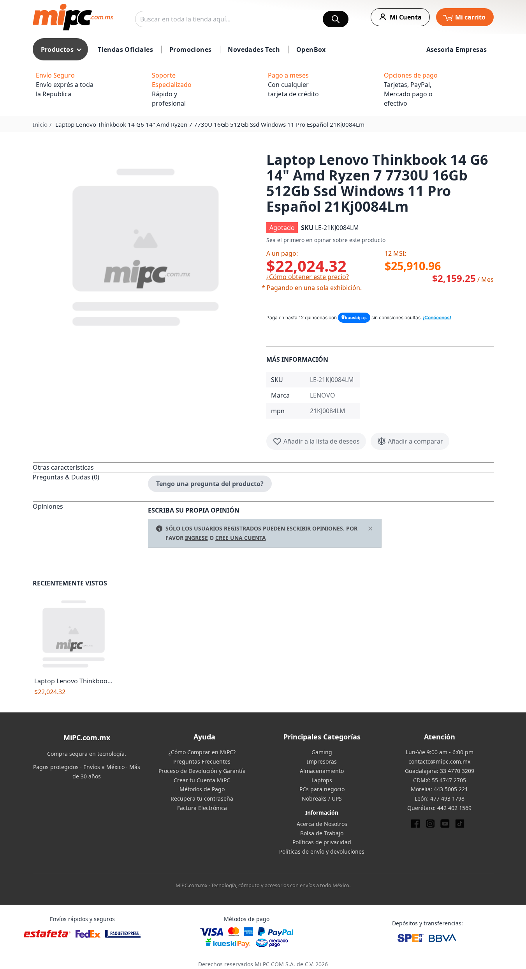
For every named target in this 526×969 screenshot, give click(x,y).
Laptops (321, 780)
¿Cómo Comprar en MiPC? (202, 752)
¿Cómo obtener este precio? (307, 276)
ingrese (196, 537)
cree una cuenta (240, 537)
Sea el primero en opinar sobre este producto (325, 240)
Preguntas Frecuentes (201, 761)
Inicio (40, 124)
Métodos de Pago (202, 789)
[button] (146, 245)
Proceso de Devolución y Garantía (202, 770)
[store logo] (73, 17)
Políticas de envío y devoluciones (321, 851)
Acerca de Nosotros (322, 824)
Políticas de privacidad (321, 842)
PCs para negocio (322, 789)
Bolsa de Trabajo (321, 833)
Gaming (321, 752)
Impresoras (322, 761)
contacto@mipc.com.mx (439, 761)
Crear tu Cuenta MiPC (202, 780)
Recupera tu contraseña (202, 798)
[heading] (90, 467)
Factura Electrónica (202, 808)
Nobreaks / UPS (322, 798)
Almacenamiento (322, 770)
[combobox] (241, 19)
